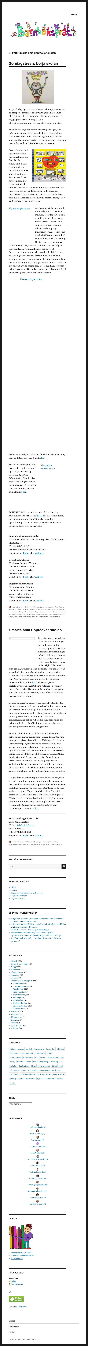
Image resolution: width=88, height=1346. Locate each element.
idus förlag (54, 1061)
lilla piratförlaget (44, 1066)
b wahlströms (28, 1057)
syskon (39, 1078)
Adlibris (39, 553)
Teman (14, 1023)
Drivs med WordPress (30, 1339)
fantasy (12, 1061)
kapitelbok (13, 1066)
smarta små (13, 617)
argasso (21, 1049)
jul (61, 1061)
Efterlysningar (17, 972)
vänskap (60, 1078)
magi (61, 1066)
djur (36, 1057)
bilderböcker (14, 1053)
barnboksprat (39, 1049)
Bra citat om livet (29, 921)
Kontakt (12, 1332)
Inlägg (13, 1281)
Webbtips (15, 1028)
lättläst (54, 1066)
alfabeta (12, 1049)
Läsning (14, 978)
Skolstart (61, 614)
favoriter (20, 1061)
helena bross (42, 612)
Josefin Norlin (17, 930)
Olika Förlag (14, 1074)
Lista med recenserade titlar (22, 1256)
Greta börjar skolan (31, 612)
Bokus (26, 553)
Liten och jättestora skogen (38, 930)
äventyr (12, 1083)
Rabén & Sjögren (25, 825)
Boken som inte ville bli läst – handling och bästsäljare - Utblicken (38, 924)
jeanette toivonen (53, 612)
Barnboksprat (14, 1339)
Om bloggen (14, 1326)
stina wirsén (30, 1078)
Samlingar (37, 842)
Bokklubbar (16, 970)
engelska (32, 609)
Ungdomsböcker (20, 1006)
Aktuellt (14, 961)
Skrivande (15, 1014)
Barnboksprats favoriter (21, 1253)
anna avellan (50, 607)
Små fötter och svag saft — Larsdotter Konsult (30, 938)
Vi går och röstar (18, 898)
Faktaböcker (18, 989)
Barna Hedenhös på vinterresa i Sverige (44, 935)
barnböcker (50, 1049)
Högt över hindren (19, 896)
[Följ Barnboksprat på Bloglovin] (37, 1306)
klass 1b (62, 612)
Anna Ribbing (59, 607)
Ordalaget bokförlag (28, 1074)
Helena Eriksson (17, 607)
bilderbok (60, 1049)
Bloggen (14, 967)
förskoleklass (60, 609)
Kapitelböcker (19, 995)
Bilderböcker (18, 983)
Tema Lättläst (50, 1078)
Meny (74, 14)
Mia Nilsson (31, 614)
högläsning (44, 1061)
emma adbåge (53, 1057)
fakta (62, 1057)
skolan (55, 614)
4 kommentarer (57, 844)
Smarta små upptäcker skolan (28, 617)
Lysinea (14, 890)
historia (28, 1061)
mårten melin (14, 1070)
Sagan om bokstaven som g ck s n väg (27, 893)
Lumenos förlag (21, 614)
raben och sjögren (42, 614)
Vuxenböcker (18, 1009)
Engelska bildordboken (43, 609)
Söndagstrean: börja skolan (33, 63)
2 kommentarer (55, 617)
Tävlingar (15, 1020)
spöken (21, 1078)
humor (35, 1061)
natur (23, 1070)
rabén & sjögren (24, 844)
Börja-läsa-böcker (20, 986)
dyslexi (42, 1057)
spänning (13, 1078)
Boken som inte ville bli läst (25, 927)
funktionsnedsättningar (16, 612)
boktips (49, 1053)
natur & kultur (32, 1070)
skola (50, 614)
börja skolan (13, 609)
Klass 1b (41, 516)
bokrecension (40, 1053)
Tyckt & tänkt (16, 1026)
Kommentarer (17, 1284)
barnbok (29, 1049)
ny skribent (56, 1070)
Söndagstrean (39, 607)
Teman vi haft (17, 1258)
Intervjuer (15, 975)
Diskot (13, 887)
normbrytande (45, 1070)
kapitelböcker (24, 1066)
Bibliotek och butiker (19, 964)
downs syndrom (23, 609)
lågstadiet (12, 614)
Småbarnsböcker (20, 1003)
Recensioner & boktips (20, 981)
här (43, 458)
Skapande (15, 1012)
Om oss (12, 1320)
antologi (45, 842)
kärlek (33, 1066)
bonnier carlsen (15, 1057)
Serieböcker (18, 1000)
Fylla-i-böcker (19, 992)
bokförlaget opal (27, 1053)
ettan (53, 609)
